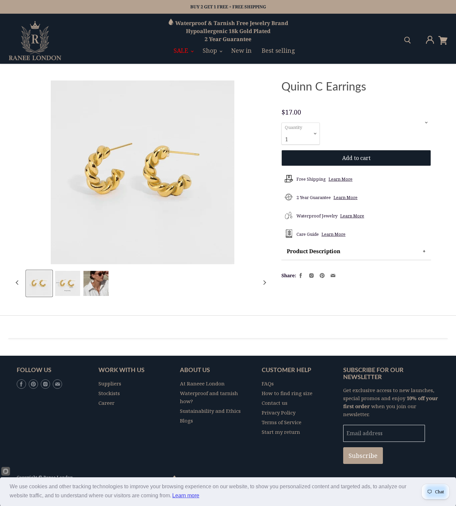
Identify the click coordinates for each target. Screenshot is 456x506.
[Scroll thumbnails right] (263, 283)
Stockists (109, 393)
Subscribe (363, 456)
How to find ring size (287, 393)
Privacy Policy (278, 412)
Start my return (281, 432)
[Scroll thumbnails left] (18, 283)
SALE (182, 50)
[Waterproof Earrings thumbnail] (39, 283)
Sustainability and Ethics (210, 410)
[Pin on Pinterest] (321, 275)
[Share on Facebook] (300, 275)
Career (106, 402)
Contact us (274, 402)
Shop (211, 50)
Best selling (278, 50)
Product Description (313, 251)
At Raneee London (202, 383)
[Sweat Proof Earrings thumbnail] (67, 283)
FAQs (268, 383)
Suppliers (109, 383)
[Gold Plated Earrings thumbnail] (96, 283)
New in (241, 50)
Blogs (186, 420)
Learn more (185, 495)
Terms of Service (281, 422)
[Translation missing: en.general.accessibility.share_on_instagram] (311, 275)
